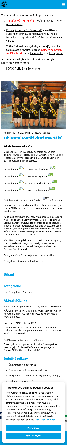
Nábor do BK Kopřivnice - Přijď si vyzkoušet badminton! (32, 307)
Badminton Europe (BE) (21, 381)
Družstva (36, 133)
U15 (28, 133)
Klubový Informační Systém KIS (24, 30)
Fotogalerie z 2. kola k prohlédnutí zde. (24, 261)
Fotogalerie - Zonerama (21, 292)
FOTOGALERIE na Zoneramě (23, 68)
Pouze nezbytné (33, 435)
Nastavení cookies (45, 419)
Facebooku (36, 53)
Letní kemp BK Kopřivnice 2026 (20, 323)
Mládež (46, 133)
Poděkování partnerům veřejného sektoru (25, 340)
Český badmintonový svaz (22, 365)
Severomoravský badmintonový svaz (28, 370)
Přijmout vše (33, 428)
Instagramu (56, 53)
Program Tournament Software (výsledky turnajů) (34, 376)
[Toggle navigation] (63, 4)
